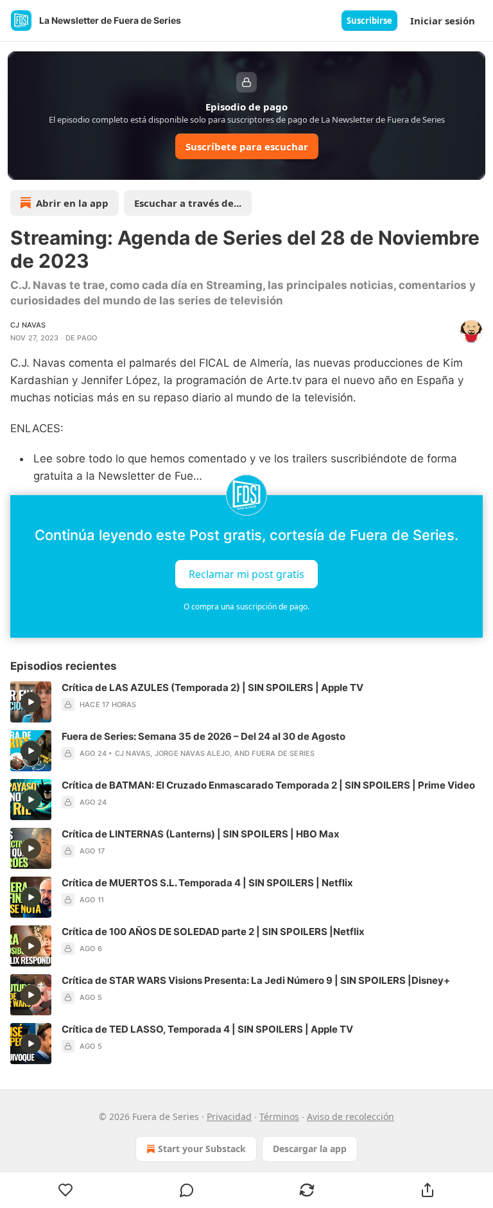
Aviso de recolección (350, 1116)
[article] (246, 701)
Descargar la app (310, 1148)
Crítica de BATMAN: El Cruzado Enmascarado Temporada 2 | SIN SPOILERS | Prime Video (268, 785)
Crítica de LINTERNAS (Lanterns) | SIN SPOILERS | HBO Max (201, 834)
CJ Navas (28, 324)
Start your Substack (202, 1148)
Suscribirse (369, 20)
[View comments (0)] (186, 1190)
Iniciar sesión (442, 20)
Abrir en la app (72, 203)
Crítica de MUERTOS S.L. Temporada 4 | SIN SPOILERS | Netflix (207, 883)
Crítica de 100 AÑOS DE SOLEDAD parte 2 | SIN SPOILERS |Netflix (213, 931)
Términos (279, 1116)
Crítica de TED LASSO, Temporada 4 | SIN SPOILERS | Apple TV (207, 1029)
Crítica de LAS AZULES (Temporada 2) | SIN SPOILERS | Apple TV (212, 687)
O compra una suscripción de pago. (246, 606)
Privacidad (229, 1116)
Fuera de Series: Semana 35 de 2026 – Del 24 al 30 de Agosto (203, 736)
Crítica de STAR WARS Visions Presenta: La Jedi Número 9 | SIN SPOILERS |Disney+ (256, 980)
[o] (31, 702)
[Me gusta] (65, 1190)
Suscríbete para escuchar (247, 146)
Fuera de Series (283, 753)
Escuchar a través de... (187, 203)
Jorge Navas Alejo (192, 753)
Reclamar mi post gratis (246, 574)
